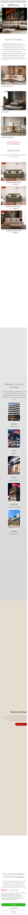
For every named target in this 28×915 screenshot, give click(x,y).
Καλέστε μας (5, 1)
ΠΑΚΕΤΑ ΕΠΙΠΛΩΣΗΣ (20, 724)
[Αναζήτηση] (2, 5)
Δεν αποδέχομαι (13, 908)
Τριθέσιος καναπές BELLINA (13, 230)
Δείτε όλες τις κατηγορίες (13, 143)
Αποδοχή (13, 904)
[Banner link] (13, 75)
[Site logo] (13, 5)
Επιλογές (13, 912)
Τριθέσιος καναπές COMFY (13, 182)
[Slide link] (14, 21)
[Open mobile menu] (25, 5)
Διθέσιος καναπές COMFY (13, 206)
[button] (1, 21)
